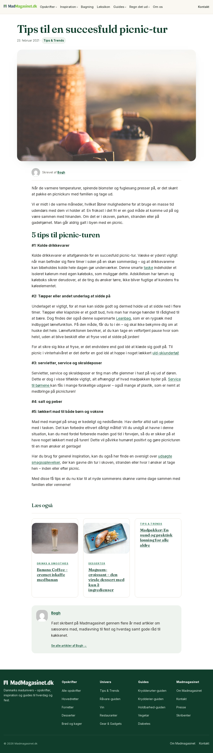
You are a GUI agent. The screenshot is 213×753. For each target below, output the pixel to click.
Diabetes (144, 723)
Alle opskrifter (71, 690)
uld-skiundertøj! (165, 353)
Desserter (68, 715)
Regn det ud (138, 7)
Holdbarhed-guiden (151, 707)
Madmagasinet (20, 6)
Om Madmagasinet (189, 690)
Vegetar (143, 715)
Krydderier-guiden (150, 699)
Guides (118, 7)
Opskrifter (47, 7)
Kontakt (203, 7)
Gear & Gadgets (111, 723)
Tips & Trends (53, 40)
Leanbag (123, 318)
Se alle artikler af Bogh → (69, 645)
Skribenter (183, 715)
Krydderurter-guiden (152, 690)
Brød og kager (72, 723)
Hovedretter (70, 699)
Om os (158, 7)
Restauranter (108, 715)
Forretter (68, 707)
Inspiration (68, 7)
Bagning (87, 7)
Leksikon (103, 7)
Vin (102, 707)
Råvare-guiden (110, 699)
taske (148, 267)
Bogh (61, 172)
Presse (181, 707)
